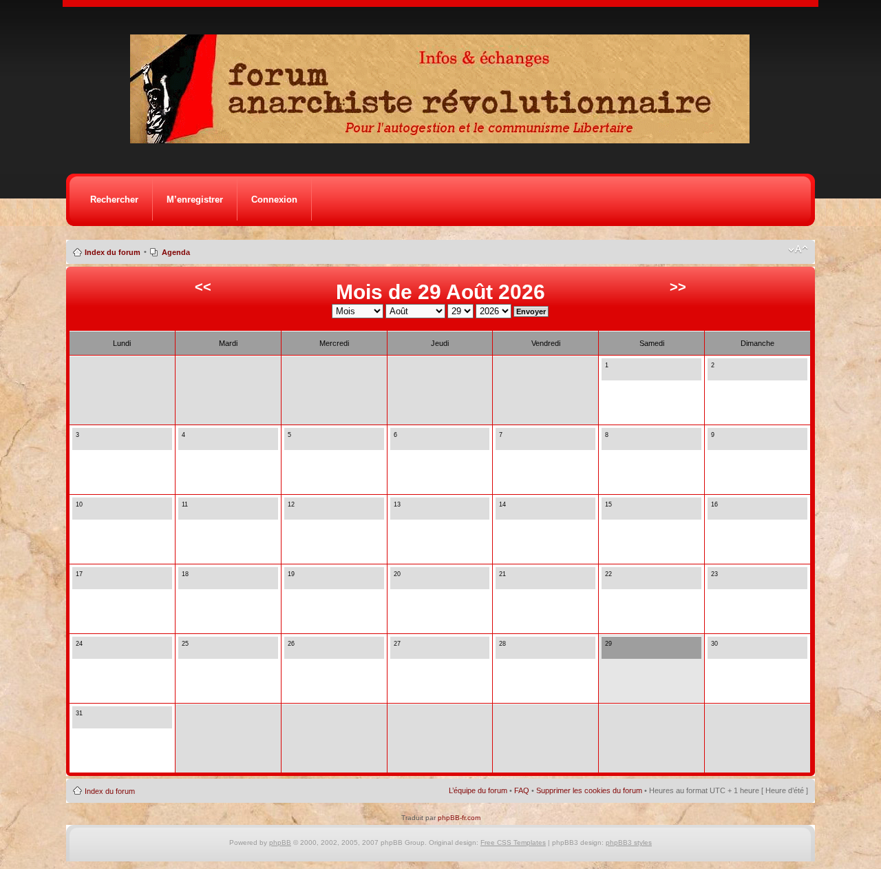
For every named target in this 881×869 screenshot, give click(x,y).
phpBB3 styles (629, 842)
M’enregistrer (195, 199)
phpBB (280, 842)
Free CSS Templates (513, 842)
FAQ (521, 790)
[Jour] (609, 373)
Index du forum (112, 252)
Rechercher (114, 199)
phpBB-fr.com (459, 817)
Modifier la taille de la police (798, 249)
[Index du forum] (444, 139)
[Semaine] (621, 373)
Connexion (274, 199)
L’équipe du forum (478, 790)
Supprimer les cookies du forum (589, 790)
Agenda (176, 252)
